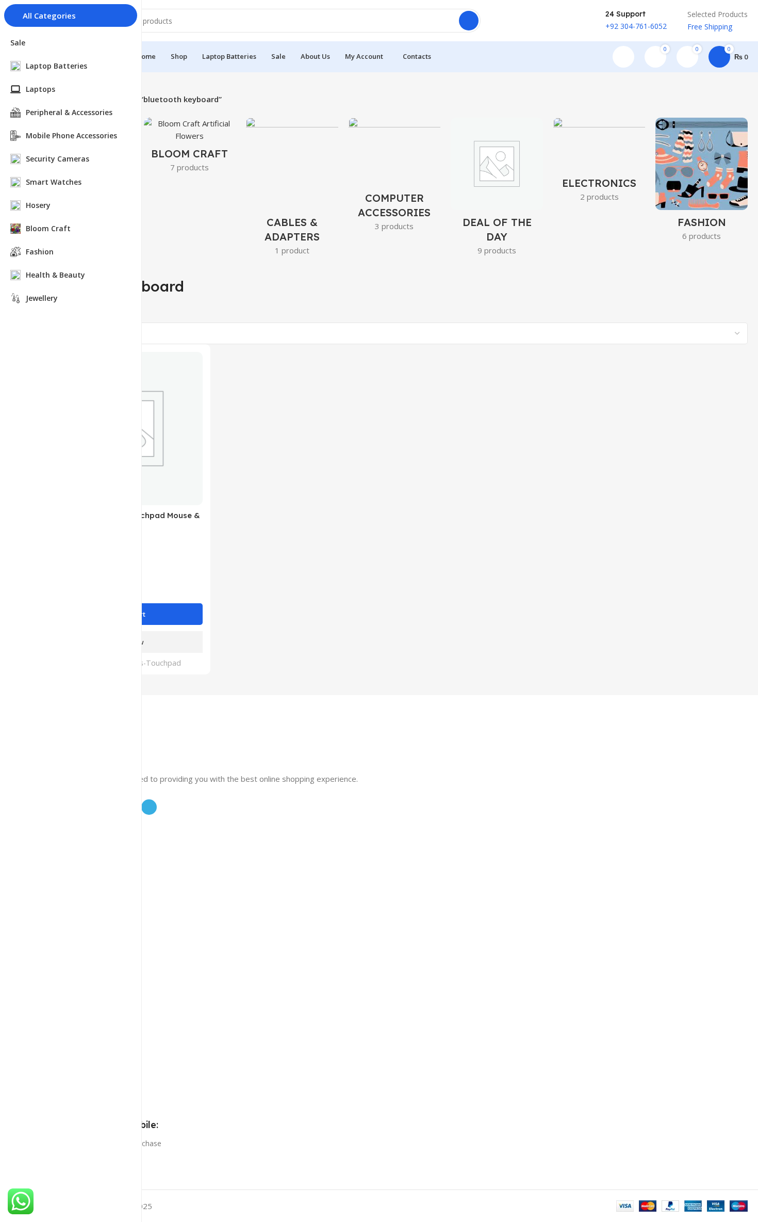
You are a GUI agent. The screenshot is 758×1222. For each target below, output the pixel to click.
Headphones (62, 908)
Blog (49, 1039)
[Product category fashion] (701, 182)
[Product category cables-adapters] (292, 190)
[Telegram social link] (149, 807)
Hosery (53, 890)
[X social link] (521, 20)
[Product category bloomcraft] (190, 148)
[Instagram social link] (534, 20)
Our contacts (63, 973)
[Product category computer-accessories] (395, 177)
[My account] (623, 56)
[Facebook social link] (508, 20)
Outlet (51, 1009)
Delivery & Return (70, 991)
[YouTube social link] (548, 20)
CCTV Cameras (66, 873)
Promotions (61, 938)
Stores (52, 956)
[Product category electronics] (599, 163)
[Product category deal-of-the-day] (497, 190)
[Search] (469, 20)
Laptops (55, 855)
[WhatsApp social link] (588, 20)
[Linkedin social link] (575, 20)
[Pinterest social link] (561, 20)
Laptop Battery (66, 838)
